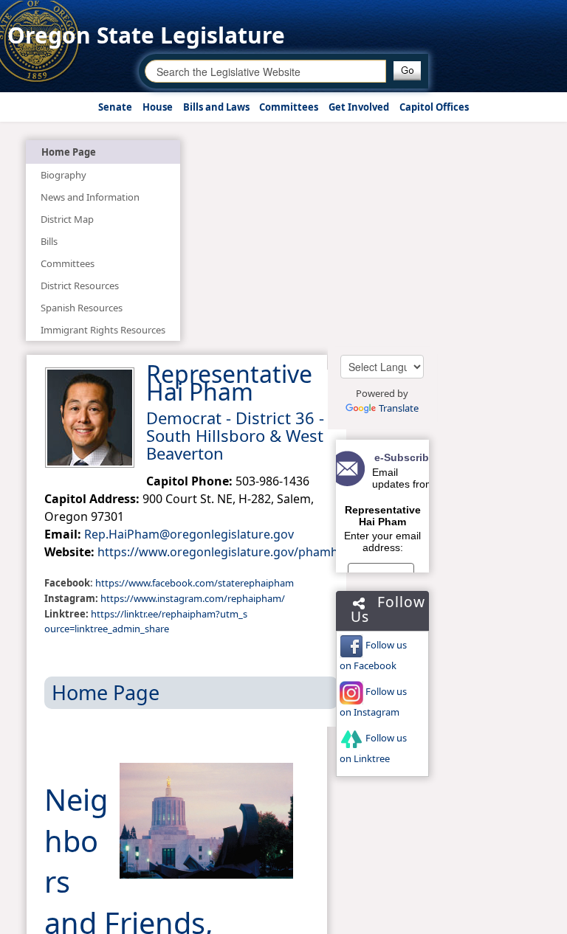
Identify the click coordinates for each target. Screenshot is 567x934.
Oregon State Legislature (146, 35)
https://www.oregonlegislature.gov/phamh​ (217, 552)
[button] (407, 71)
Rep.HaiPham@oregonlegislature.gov (189, 534)
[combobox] (265, 71)
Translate (399, 408)
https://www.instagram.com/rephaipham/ (192, 598)
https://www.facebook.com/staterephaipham (194, 582)
